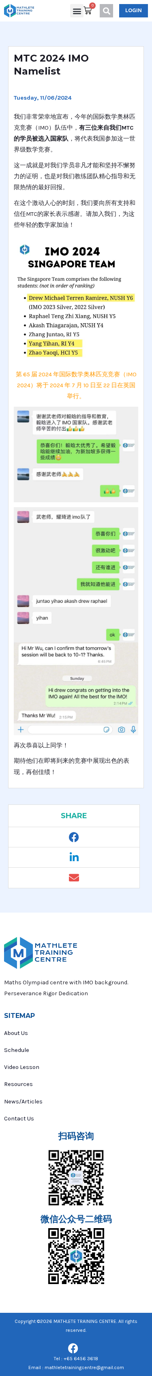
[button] (76, 10)
